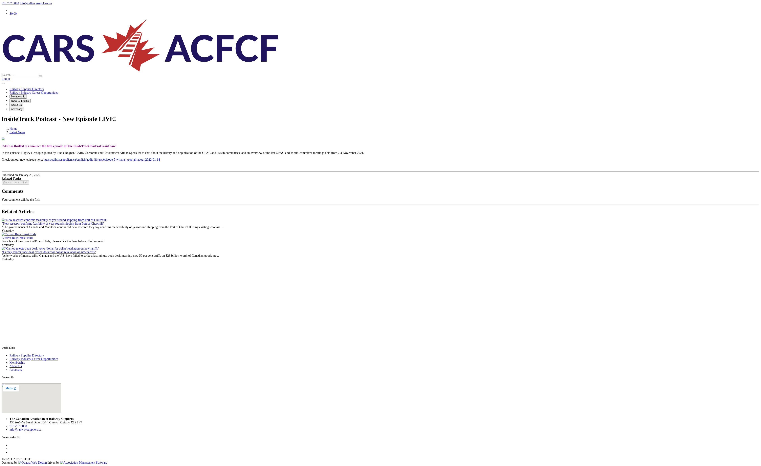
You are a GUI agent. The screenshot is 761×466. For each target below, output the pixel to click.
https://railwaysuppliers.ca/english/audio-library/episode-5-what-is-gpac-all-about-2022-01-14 (102, 159)
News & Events (20, 100)
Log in (6, 78)
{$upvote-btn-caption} (15, 182)
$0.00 (13, 13)
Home (13, 128)
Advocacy (17, 109)
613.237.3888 (10, 3)
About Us (16, 104)
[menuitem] (17, 362)
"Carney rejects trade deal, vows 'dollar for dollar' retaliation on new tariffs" (49, 252)
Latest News (17, 132)
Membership (18, 96)
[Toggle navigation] (3, 83)
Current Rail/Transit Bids (17, 237)
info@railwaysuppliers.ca (36, 3)
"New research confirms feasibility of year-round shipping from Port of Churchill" (53, 223)
